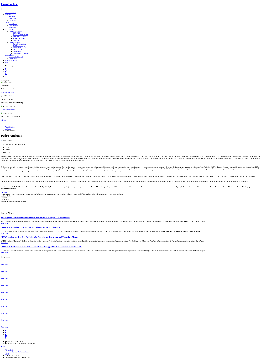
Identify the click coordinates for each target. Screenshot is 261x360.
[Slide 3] (6, 80)
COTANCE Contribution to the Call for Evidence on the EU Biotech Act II (32, 227)
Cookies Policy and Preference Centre (17, 352)
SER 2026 (16, 33)
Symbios (16, 40)
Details (7, 147)
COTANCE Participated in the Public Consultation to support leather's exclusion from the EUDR (41, 247)
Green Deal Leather (19, 44)
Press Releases (13, 26)
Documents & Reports (16, 57)
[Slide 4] (8, 80)
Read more (4, 264)
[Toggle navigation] (1, 9)
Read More (4, 223)
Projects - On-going (15, 31)
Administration (9, 127)
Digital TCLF (17, 49)
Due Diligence (17, 51)
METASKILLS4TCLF (20, 35)
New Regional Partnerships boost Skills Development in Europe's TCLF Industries (35, 218)
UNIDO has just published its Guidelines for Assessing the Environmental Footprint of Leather (40, 237)
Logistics (8, 129)
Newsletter (12, 27)
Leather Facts (9, 55)
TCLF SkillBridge (19, 38)
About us (8, 14)
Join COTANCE (10, 13)
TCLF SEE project (19, 46)
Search (7, 62)
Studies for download (8, 110)
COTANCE (13, 20)
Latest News (13, 24)
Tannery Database (11, 60)
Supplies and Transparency (21, 53)
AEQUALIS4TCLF (19, 37)
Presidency (12, 18)
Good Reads (13, 59)
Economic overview (7, 92)
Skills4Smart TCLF (19, 48)
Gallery (7, 149)
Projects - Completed (15, 42)
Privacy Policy (9, 350)
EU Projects (9, 29)
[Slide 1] (1, 80)
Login (7, 354)
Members (12, 16)
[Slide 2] (3, 80)
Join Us (3, 120)
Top (3, 346)
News (7, 22)
